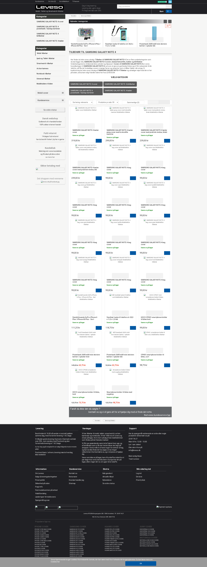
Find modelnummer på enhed (46, 490)
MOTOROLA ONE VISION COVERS (149, 546)
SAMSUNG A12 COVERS (76, 548)
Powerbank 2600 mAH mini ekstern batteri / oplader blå (153, 45)
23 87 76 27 (133, 439)
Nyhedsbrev (107, 480)
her (58, 562)
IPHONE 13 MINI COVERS (42, 535)
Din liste (139, 477)
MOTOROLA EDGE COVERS (147, 542)
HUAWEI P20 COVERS (111, 540)
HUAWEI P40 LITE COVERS (112, 548)
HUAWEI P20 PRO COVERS (112, 537)
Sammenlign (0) (133, 102)
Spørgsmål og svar (42, 500)
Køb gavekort (108, 473)
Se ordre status (50, 110)
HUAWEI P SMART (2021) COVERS (114, 542)
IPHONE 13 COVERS (40, 533)
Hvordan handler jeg (76, 480)
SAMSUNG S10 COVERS (76, 546)
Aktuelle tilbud (108, 477)
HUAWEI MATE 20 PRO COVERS (113, 544)
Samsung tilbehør (86, 16)
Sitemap (72, 483)
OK (141, 563)
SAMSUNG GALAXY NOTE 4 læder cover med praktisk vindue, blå (85, 169)
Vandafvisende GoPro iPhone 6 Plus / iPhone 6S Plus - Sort (85, 45)
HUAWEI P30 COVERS (111, 533)
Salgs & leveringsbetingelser (46, 477)
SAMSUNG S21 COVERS (76, 531)
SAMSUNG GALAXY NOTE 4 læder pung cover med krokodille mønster (120, 132)
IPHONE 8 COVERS (40, 548)
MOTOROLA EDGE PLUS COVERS (149, 544)
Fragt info (39, 487)
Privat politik (40, 480)
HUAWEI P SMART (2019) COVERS (114, 539)
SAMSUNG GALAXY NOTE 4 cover (84, 84)
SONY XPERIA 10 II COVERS (147, 533)
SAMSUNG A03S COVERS (76, 550)
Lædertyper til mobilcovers (45, 497)
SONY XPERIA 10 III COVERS (147, 531)
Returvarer (73, 477)
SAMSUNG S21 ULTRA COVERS (78, 533)
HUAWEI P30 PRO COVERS (112, 531)
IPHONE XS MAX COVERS (42, 554)
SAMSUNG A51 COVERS (76, 540)
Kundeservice (39, 1)
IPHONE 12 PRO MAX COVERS (43, 540)
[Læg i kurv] (99, 141)
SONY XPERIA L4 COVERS (147, 535)
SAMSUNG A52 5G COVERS (77, 539)
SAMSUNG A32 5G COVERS (77, 544)
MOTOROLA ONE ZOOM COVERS (149, 540)
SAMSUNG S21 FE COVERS (77, 529)
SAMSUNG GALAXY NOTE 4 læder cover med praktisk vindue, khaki (154, 131)
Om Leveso (39, 473)
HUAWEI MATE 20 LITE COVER (113, 550)
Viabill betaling (40, 493)
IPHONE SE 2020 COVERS (42, 550)
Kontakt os (73, 473)
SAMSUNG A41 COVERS (76, 542)
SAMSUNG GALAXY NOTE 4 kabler (118, 90)
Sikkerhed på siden (42, 483)
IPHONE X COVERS (40, 542)
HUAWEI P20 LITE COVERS (112, 535)
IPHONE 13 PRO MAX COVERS (43, 529)
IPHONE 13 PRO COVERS (41, 531)
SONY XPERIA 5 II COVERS (147, 529)
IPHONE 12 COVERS (40, 539)
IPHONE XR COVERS (40, 544)
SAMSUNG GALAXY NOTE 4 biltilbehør (120, 84)
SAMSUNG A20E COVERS (77, 554)
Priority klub (140, 480)
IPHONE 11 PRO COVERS (41, 546)
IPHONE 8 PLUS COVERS (41, 552)
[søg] (169, 6)
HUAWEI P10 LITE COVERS (112, 546)
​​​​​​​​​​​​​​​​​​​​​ (50, 182)
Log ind (138, 473)
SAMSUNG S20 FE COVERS (77, 537)
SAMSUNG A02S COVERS (76, 552)
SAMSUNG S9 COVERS (76, 556)
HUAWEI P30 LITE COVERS (112, 529)
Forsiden (73, 16)
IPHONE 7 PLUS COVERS (41, 556)
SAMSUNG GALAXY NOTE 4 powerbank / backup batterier (82, 91)
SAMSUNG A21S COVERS (76, 535)
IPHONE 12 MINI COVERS (42, 537)
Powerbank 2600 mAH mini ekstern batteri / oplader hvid (86, 356)
